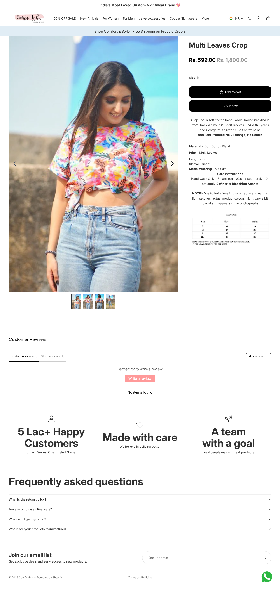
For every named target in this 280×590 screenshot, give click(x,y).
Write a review (140, 378)
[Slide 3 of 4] (99, 301)
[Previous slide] (14, 164)
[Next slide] (173, 164)
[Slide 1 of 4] (76, 301)
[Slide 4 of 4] (111, 301)
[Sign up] (264, 557)
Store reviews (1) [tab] (53, 356)
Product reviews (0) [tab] (23, 356)
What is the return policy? (27, 499)
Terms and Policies (140, 577)
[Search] (249, 18)
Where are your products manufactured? (38, 529)
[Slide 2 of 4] (88, 301)
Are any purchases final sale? (30, 509)
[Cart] (268, 18)
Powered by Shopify (49, 577)
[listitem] (205, 18)
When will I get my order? (27, 519)
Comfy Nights (27, 577)
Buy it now (230, 106)
